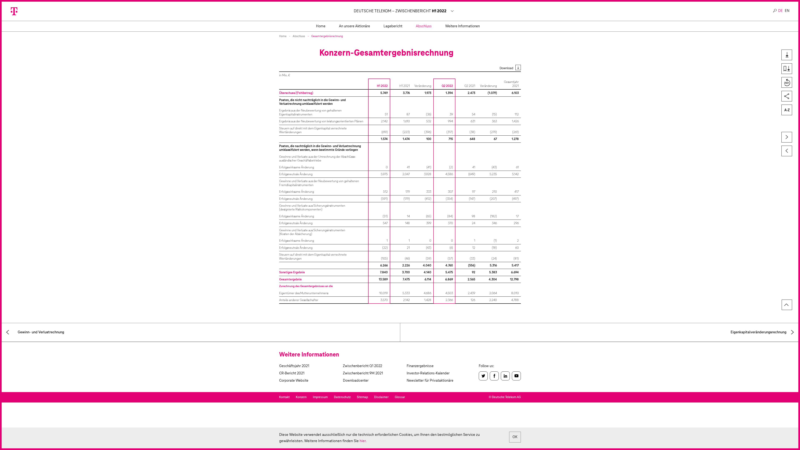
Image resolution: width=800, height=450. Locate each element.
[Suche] (775, 11)
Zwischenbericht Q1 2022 (362, 366)
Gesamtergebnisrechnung (327, 36)
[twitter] (483, 375)
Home (282, 36)
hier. (363, 441)
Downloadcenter (356, 381)
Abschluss (299, 36)
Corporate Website (293, 381)
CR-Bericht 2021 (291, 373)
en (787, 11)
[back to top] (787, 305)
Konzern (301, 397)
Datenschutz (342, 397)
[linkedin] (505, 375)
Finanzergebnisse (420, 366)
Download (506, 68)
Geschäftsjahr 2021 (294, 366)
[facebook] (494, 375)
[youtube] (516, 375)
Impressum (320, 397)
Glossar (400, 397)
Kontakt (284, 397)
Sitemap (362, 397)
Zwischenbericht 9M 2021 (363, 373)
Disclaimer (381, 397)
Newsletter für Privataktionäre (430, 381)
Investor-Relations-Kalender (428, 373)
